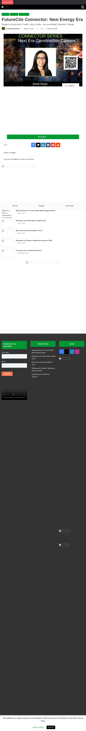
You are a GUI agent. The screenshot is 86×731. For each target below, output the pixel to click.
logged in (16, 159)
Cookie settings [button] (38, 727)
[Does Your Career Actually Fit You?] (8, 233)
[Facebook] (33, 145)
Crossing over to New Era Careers (29, 250)
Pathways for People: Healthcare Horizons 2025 (34, 240)
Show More (42, 137)
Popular (41, 206)
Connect (5, 14)
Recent (15, 206)
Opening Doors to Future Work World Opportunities (35, 210)
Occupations (24, 14)
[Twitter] (38, 145)
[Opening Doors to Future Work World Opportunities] (8, 214)
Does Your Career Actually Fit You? (29, 230)
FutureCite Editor (13, 29)
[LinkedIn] (43, 145)
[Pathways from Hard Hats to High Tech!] (8, 224)
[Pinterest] (53, 145)
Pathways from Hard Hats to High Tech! (31, 220)
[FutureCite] (6, 7)
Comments (69, 206)
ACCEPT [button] (51, 727)
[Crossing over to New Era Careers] (8, 253)
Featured (14, 14)
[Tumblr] (48, 145)
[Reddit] (58, 145)
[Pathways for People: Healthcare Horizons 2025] (8, 243)
